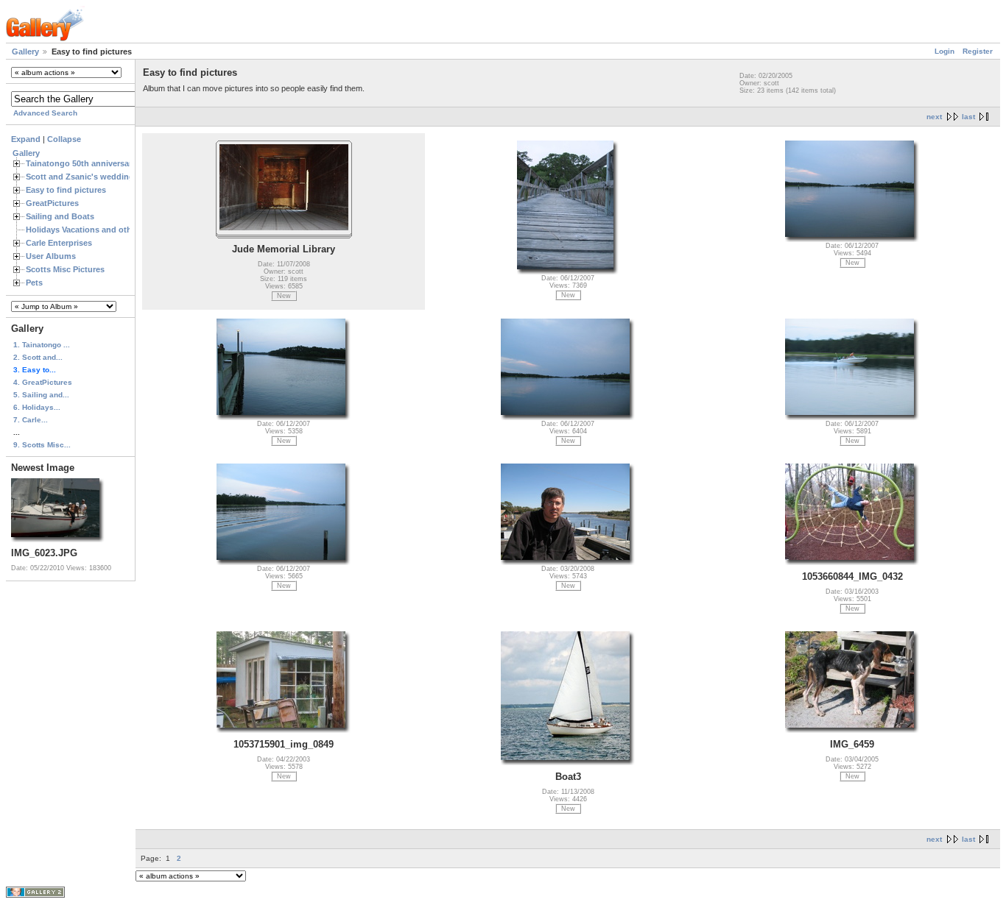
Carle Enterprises (59, 242)
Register (978, 51)
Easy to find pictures (66, 189)
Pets (34, 282)
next (934, 117)
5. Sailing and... (41, 395)
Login (944, 51)
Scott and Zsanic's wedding (80, 176)
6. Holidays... (36, 407)
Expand (26, 139)
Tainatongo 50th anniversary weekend (99, 163)
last (968, 117)
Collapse (64, 139)
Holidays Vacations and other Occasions (104, 229)
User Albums (51, 256)
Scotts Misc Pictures (65, 269)
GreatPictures (52, 203)
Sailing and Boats (60, 216)
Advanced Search (45, 113)
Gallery (25, 51)
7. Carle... (30, 420)
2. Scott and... (38, 357)
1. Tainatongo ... (41, 345)
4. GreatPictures (42, 382)
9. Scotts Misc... (42, 445)
